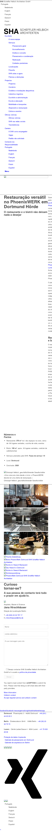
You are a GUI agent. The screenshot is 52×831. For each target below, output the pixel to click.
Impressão (22, 737)
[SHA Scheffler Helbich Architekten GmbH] (26, 33)
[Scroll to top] (0, 829)
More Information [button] (10, 692)
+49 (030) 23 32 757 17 (13, 615)
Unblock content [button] (10, 695)
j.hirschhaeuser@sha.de (14, 618)
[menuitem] (26, 56)
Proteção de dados (11, 737)
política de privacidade (27, 672)
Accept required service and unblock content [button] (20, 697)
